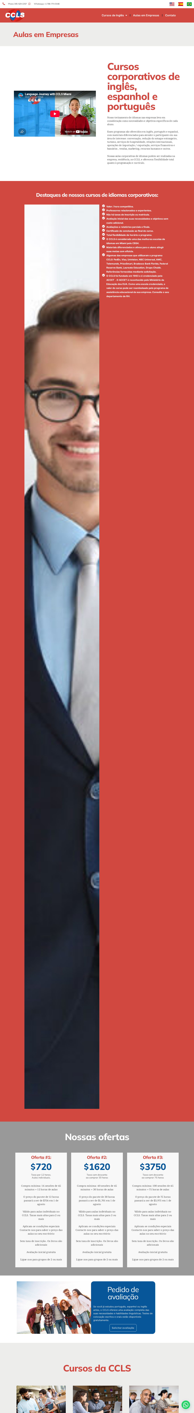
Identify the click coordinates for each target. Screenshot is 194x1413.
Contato (170, 15)
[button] (186, 1405)
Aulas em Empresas (146, 15)
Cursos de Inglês (113, 15)
